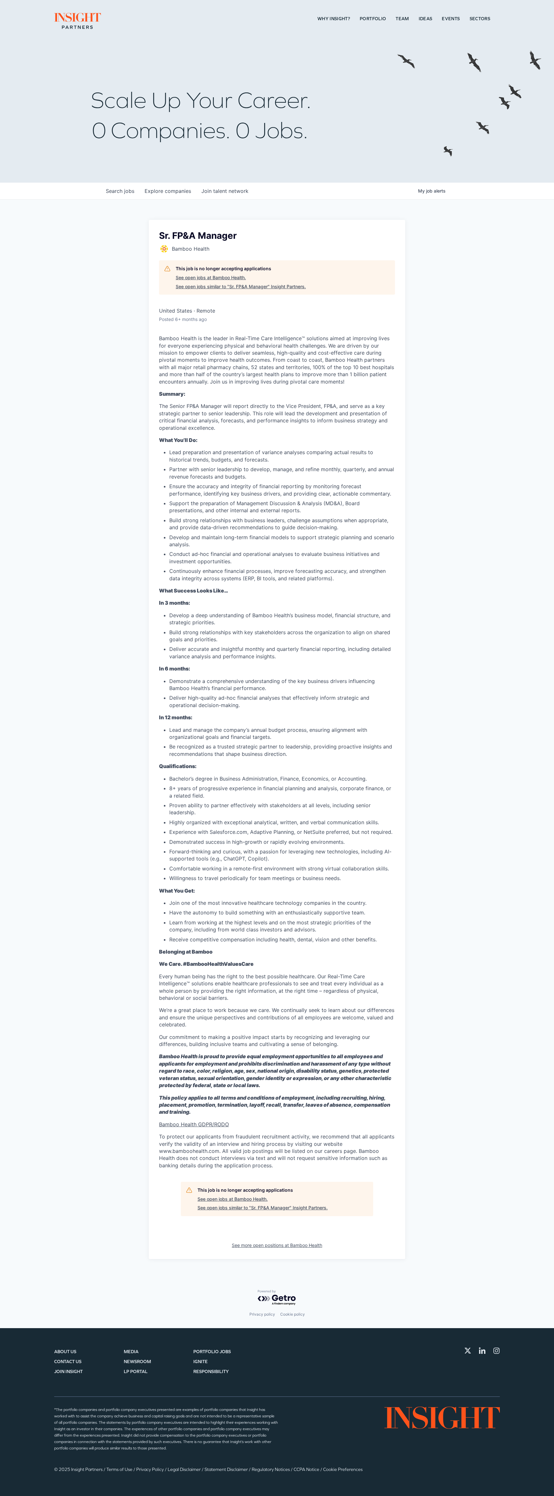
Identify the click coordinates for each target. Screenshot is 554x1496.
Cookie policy (292, 1314)
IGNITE (200, 1361)
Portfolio (373, 19)
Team (402, 19)
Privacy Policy (150, 1469)
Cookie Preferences (343, 1469)
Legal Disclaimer (185, 1469)
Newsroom (137, 1361)
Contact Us (67, 1361)
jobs (120, 191)
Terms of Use (119, 1469)
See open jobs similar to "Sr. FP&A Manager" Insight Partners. (241, 286)
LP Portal (135, 1371)
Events (451, 19)
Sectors (480, 19)
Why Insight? (333, 19)
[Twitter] (468, 1350)
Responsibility (211, 1371)
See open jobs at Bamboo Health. (211, 277)
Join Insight (68, 1371)
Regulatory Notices (271, 1469)
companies (168, 191)
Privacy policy (262, 1314)
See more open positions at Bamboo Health (277, 1245)
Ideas (425, 19)
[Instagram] (496, 1350)
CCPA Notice (307, 1469)
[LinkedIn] (482, 1350)
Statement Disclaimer (227, 1469)
